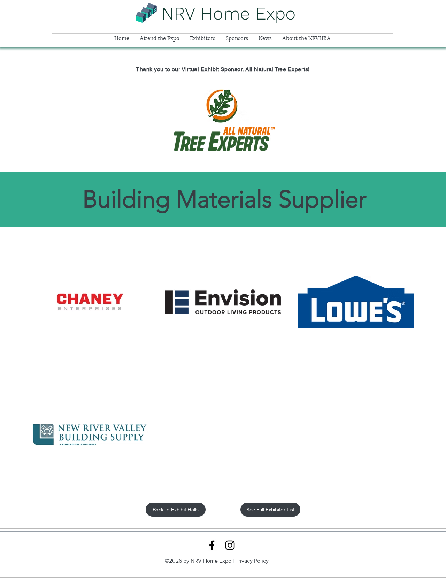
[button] (159, 38)
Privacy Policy (252, 561)
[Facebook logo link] (212, 545)
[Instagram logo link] (230, 545)
